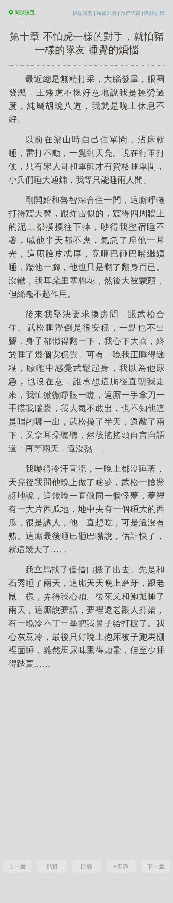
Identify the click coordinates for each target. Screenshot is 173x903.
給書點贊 (107, 13)
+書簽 (120, 866)
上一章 (17, 866)
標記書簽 (83, 13)
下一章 (156, 866)
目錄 (86, 866)
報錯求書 (131, 13)
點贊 (52, 866)
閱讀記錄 (154, 13)
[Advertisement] (86, 763)
